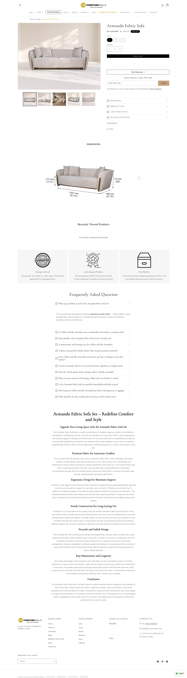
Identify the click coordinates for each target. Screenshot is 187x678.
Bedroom (82, 635)
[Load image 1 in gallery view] (30, 99)
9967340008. (156, 89)
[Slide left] (20, 99)
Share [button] (111, 129)
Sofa (80, 624)
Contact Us (52, 647)
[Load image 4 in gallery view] (74, 99)
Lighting (82, 643)
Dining (81, 631)
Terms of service (73, 677)
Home (32, 19)
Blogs (50, 635)
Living (81, 628)
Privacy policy (51, 677)
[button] (20, 5)
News (50, 643)
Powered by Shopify (38, 677)
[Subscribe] (54, 661)
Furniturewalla (27, 677)
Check (163, 83)
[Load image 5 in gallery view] (88, 99)
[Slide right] (98, 99)
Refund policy (84, 677)
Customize (52, 631)
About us (51, 628)
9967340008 (151, 624)
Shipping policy (61, 677)
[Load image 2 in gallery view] (44, 99)
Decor (81, 639)
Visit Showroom (138, 72)
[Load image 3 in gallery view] (59, 99)
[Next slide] (139, 178)
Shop (38, 19)
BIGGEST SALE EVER (56, 639)
